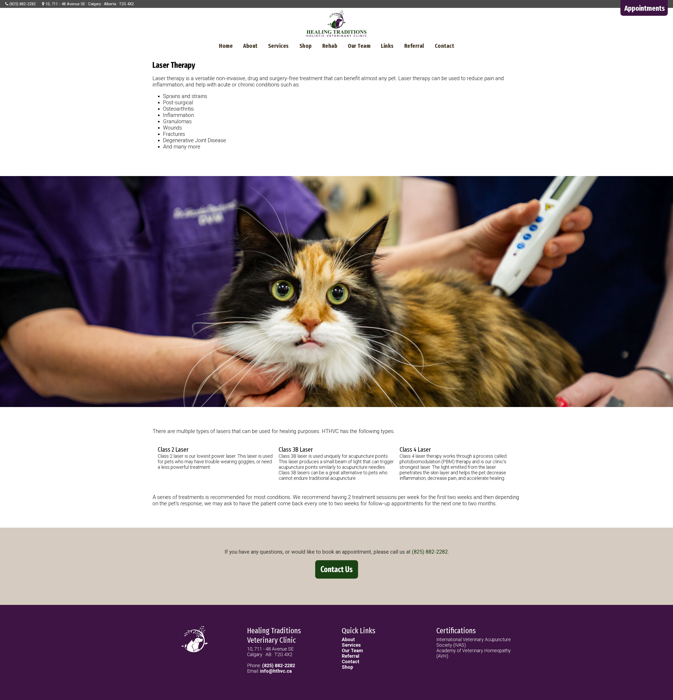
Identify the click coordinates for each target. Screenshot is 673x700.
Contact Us (336, 569)
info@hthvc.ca (276, 671)
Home (226, 45)
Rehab (330, 45)
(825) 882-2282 (430, 552)
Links (387, 45)
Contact (444, 45)
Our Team (359, 45)
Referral (414, 45)
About (250, 45)
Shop (305, 45)
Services (278, 45)
